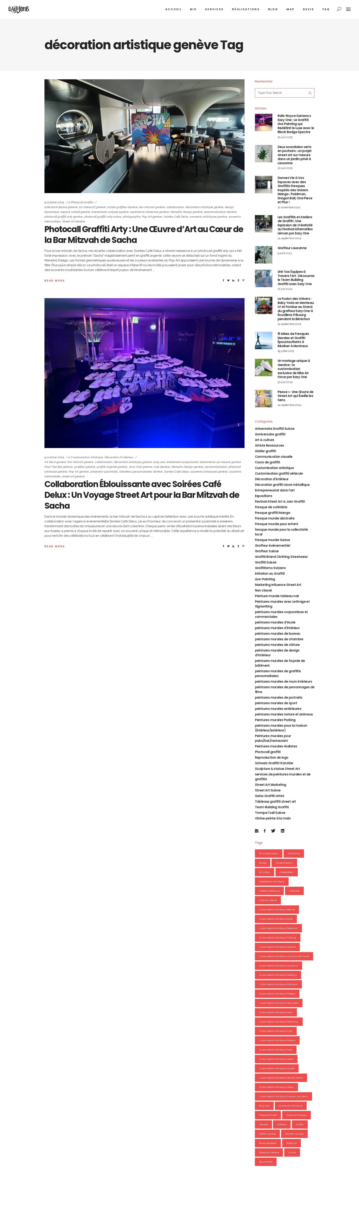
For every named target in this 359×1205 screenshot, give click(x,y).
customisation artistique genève (277, 946)
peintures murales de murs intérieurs (283, 681)
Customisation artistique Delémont (278, 928)
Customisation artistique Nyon (276, 1012)
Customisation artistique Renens (277, 1040)
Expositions (263, 496)
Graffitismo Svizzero (270, 568)
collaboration (175, 207)
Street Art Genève (73, 221)
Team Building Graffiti (272, 807)
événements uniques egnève (110, 211)
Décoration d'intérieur (119, 457)
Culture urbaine (268, 900)
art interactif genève (92, 207)
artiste (262, 862)
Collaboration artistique (271, 881)
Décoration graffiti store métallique (282, 484)
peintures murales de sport (276, 703)
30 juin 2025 (285, 137)
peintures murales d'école (275, 622)
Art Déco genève (55, 462)
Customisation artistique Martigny (278, 975)
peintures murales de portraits (278, 697)
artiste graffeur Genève (122, 207)
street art (291, 1143)
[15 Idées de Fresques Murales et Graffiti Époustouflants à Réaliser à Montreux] (263, 340)
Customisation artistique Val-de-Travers (281, 1077)
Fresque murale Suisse (272, 540)
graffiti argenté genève (112, 466)
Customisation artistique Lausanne (278, 965)
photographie (132, 216)
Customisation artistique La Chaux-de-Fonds (284, 956)
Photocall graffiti (82, 202)
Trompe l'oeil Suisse (270, 813)
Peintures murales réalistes (276, 746)
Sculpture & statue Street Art (277, 769)
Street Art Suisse (268, 790)
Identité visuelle (294, 1133)
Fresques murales (296, 1115)
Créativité (294, 890)
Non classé (263, 590)
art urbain (264, 872)
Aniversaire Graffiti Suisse (275, 428)
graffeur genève (84, 466)
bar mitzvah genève (152, 207)
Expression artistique (290, 1105)
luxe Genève (162, 466)
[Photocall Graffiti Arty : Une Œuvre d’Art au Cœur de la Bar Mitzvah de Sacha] (144, 136)
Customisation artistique (87, 457)
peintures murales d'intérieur (277, 628)
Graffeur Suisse (267, 551)
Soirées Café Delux (176, 216)
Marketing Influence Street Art (278, 585)
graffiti (300, 1124)
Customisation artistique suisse (276, 1068)
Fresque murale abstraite (275, 518)
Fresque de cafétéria (271, 507)
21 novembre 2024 (289, 207)
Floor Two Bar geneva (58, 466)
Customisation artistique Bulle (276, 918)
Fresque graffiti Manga (272, 513)
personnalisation (216, 466)
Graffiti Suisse (266, 562)
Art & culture (264, 440)
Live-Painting (265, 579)
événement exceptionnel (182, 462)
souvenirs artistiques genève (208, 216)
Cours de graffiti (267, 462)
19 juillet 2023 (286, 351)
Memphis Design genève (187, 211)
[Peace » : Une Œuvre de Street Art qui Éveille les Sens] (263, 398)
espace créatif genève (75, 211)
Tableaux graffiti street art (275, 801)
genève (263, 1124)
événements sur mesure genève (220, 462)
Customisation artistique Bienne (277, 909)
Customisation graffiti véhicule (279, 473)
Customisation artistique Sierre (276, 1059)
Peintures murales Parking (275, 720)
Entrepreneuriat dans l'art (275, 490)
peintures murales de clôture (277, 645)
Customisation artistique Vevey (276, 1087)
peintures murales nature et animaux (284, 714)
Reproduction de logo (271, 757)
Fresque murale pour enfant (276, 524)
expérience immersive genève (149, 211)
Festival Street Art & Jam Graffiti (280, 501)
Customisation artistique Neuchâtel (279, 1003)
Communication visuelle (274, 456)
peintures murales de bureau (277, 633)
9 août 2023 (285, 253)
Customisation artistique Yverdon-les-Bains (283, 1096)
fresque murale (268, 1115)
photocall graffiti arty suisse (102, 216)
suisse (292, 1152)
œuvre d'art (265, 1161)
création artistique (269, 890)
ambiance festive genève (60, 207)
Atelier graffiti (265, 451)
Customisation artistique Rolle (276, 1049)
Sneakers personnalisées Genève (141, 471)
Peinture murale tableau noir (277, 596)
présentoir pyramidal (104, 471)
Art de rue (294, 853)
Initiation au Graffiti (270, 573)
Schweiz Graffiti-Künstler (274, 763)
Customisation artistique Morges (277, 993)
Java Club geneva (140, 466)
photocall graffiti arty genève (63, 216)
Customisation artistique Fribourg (277, 937)
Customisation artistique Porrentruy (279, 1021)
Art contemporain (268, 853)
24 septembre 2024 (289, 238)
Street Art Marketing (270, 785)
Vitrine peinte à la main (273, 818)
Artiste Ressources (269, 445)
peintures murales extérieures (278, 709)
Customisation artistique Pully (276, 1031)
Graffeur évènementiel (272, 545)
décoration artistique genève (204, 207)
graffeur (281, 1124)
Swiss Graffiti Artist (269, 796)
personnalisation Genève (220, 211)
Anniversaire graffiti (270, 434)
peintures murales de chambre (279, 639)
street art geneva (73, 476)
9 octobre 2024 (54, 202)
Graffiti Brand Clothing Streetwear (281, 557)
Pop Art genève (152, 216)
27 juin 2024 (285, 288)
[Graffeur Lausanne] (263, 254)
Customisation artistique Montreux (278, 984)
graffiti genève (267, 1133)
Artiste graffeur (284, 862)
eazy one (159, 462)
